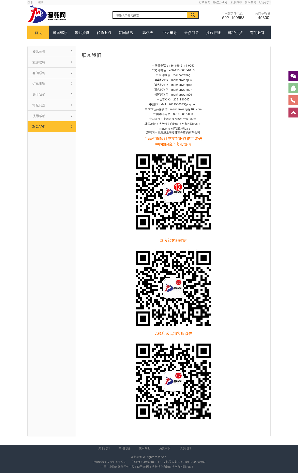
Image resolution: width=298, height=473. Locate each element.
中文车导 (169, 32)
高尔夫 (147, 32)
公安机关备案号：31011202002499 (183, 462)
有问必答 (257, 32)
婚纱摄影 (82, 32)
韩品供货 (235, 32)
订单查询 (204, 2)
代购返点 (104, 32)
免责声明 (164, 448)
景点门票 (191, 32)
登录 (30, 2)
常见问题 (124, 448)
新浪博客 (236, 2)
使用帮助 (144, 448)
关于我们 (104, 448)
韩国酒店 (126, 32)
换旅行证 (213, 32)
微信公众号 (220, 2)
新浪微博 (250, 2)
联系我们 (265, 2)
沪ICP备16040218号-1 (145, 462)
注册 (41, 2)
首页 (38, 32)
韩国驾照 (60, 32)
